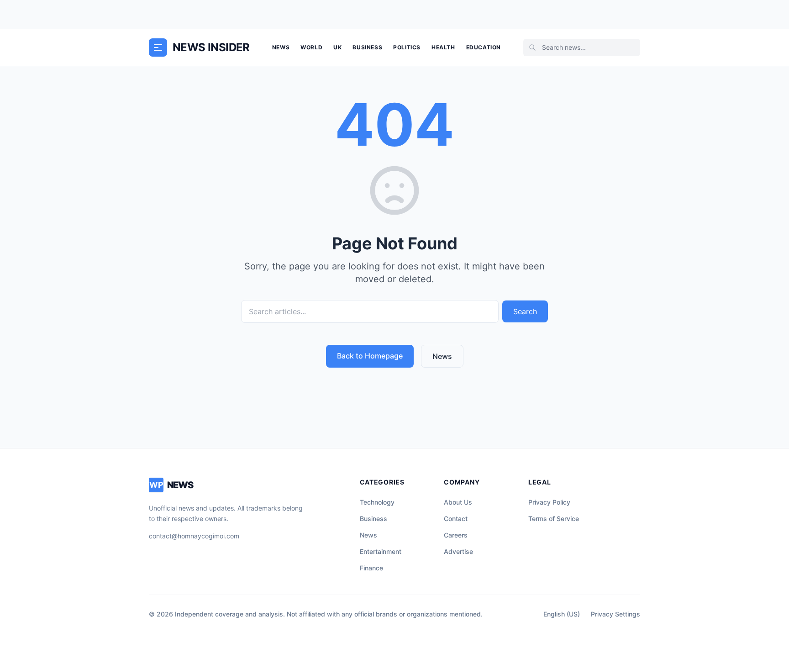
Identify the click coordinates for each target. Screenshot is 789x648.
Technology (377, 502)
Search (525, 311)
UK (337, 47)
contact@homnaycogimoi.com (194, 536)
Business (367, 47)
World (311, 47)
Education (483, 47)
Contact (456, 518)
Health (443, 47)
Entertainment (380, 551)
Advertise (458, 551)
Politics (407, 47)
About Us (458, 502)
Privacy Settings (615, 614)
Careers (456, 535)
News (280, 47)
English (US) (561, 614)
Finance (371, 568)
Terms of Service (553, 518)
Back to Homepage (370, 355)
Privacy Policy (549, 502)
